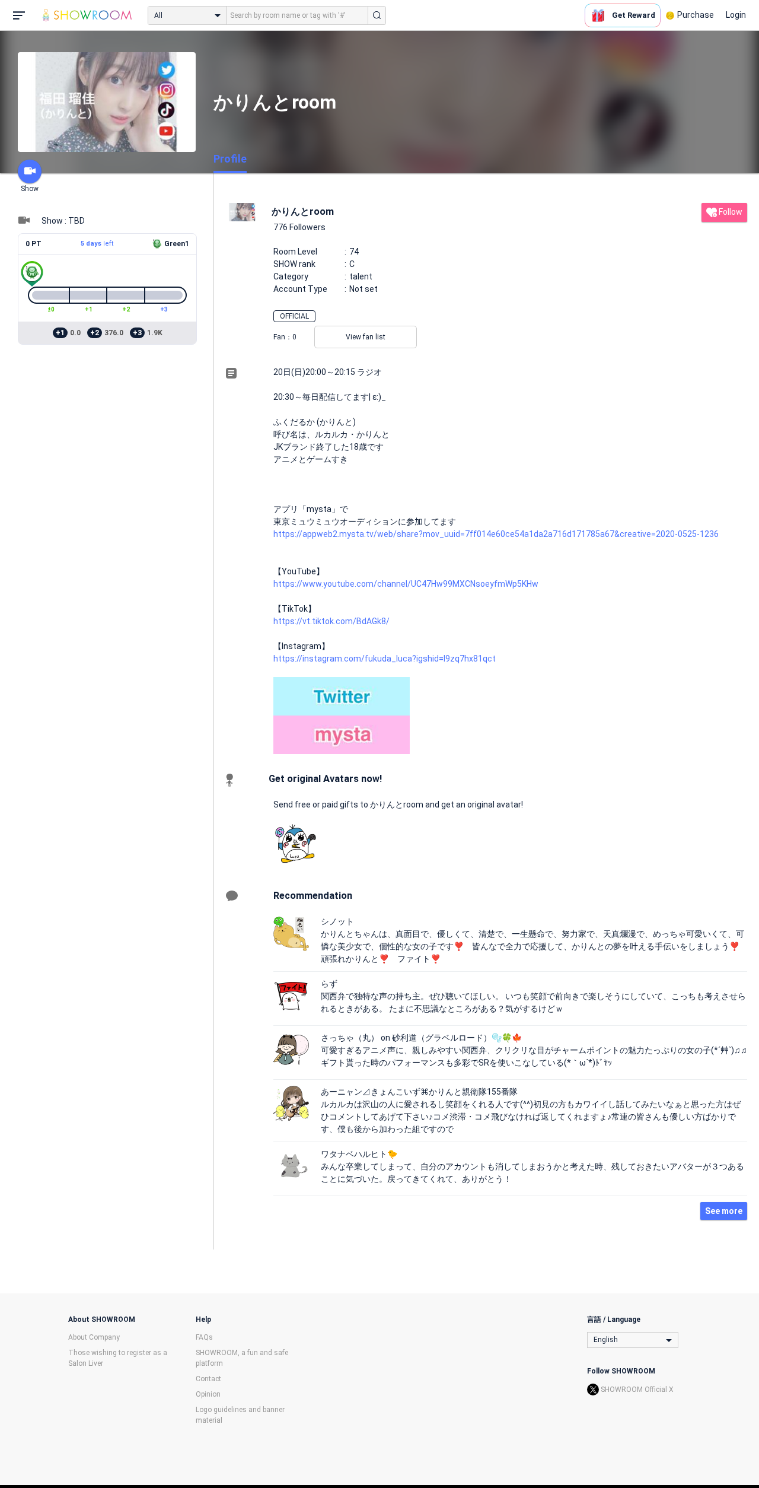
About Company (94, 1337)
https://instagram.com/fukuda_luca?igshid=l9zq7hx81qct (384, 658)
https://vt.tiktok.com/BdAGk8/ (331, 621)
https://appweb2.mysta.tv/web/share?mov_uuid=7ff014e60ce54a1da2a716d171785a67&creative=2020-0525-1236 (496, 534)
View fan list (365, 337)
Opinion (208, 1394)
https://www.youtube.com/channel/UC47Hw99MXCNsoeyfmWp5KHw (405, 584)
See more (723, 1211)
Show (30, 189)
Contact (208, 1379)
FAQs (204, 1337)
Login (736, 15)
